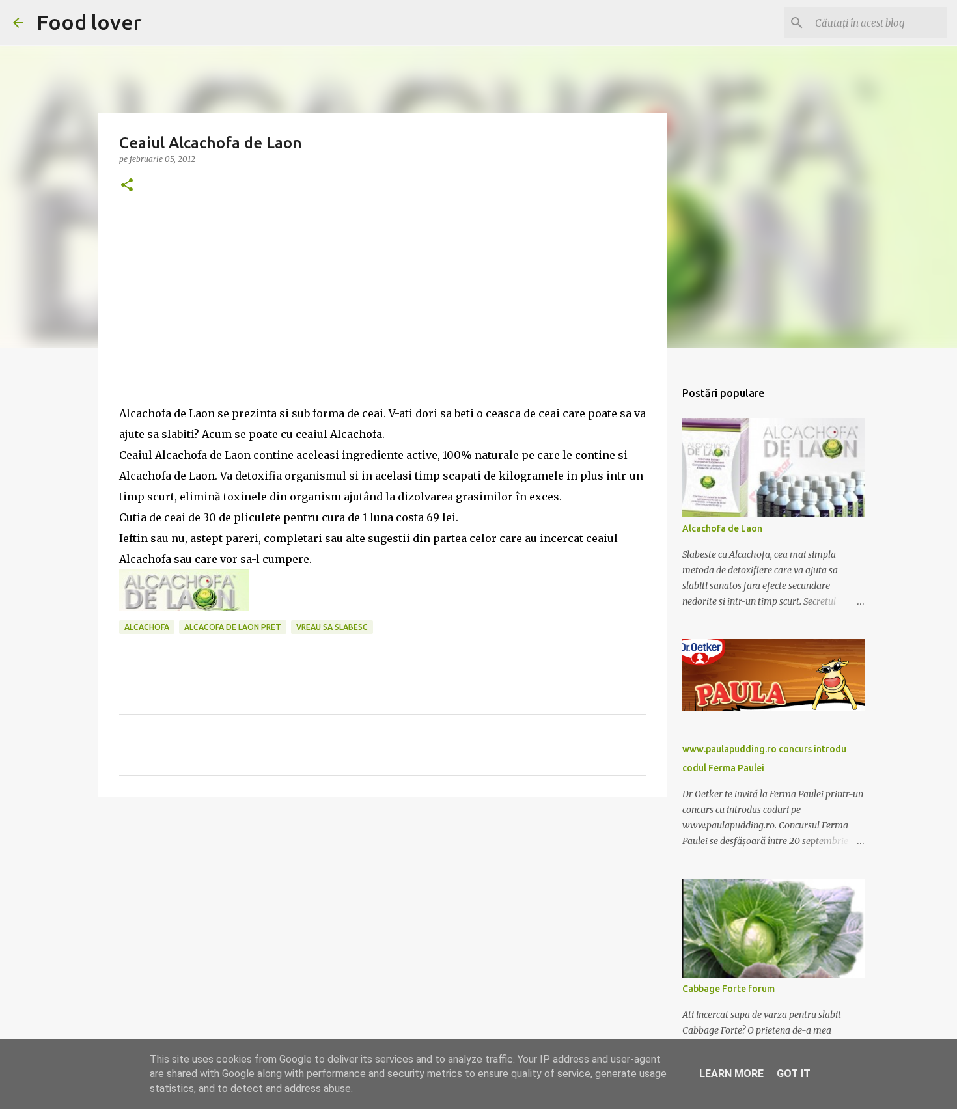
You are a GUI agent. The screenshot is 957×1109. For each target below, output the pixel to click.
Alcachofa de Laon (722, 528)
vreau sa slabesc (332, 627)
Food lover (89, 22)
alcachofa (146, 627)
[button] (127, 186)
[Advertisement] (382, 312)
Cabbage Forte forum (728, 988)
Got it (794, 1073)
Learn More (731, 1073)
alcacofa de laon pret (232, 627)
